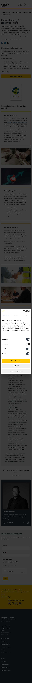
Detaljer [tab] (16, 315)
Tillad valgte (16, 365)
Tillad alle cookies (16, 360)
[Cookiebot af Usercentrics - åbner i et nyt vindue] (23, 311)
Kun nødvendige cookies (16, 371)
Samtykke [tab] (5, 315)
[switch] (28, 344)
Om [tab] (26, 315)
